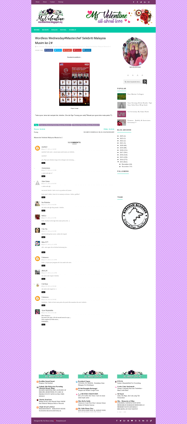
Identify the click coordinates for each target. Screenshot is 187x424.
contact (52, 2)
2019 (122, 148)
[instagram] (148, 2)
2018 (122, 150)
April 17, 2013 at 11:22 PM (50, 273)
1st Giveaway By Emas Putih (138, 111)
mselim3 (44, 147)
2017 (122, 152)
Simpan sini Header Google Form (88, 390)
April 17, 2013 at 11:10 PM (50, 244)
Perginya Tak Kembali (46, 383)
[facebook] (133, 2)
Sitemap (60, 2)
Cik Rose (45, 284)
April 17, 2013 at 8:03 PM (49, 183)
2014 (122, 159)
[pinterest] (128, 420)
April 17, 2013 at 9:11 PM (49, 218)
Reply (43, 163)
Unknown (45, 257)
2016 (122, 155)
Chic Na (44, 229)
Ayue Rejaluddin (47, 310)
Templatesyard (61, 421)
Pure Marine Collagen (136, 94)
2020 (122, 145)
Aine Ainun (46, 181)
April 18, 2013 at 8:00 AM (49, 286)
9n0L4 (44, 216)
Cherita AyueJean (45, 399)
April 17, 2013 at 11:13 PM (50, 259)
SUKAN (54, 30)
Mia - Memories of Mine (126, 401)
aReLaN (44, 271)
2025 (122, 136)
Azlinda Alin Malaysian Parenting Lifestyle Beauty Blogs (51, 387)
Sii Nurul (120, 394)
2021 (122, 143)
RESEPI (45, 30)
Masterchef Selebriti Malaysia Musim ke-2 (98, 46)
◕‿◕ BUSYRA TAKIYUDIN (88, 394)
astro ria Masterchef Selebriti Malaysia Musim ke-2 (70, 46)
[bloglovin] (132, 420)
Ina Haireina (46, 202)
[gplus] (145, 2)
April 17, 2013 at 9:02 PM (49, 204)
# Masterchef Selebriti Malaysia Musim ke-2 (86, 125)
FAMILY (72, 30)
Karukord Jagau (84, 381)
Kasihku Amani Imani (47, 381)
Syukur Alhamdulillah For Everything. (129, 383)
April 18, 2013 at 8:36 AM (49, 299)
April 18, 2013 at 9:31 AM (49, 312)
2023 (122, 138)
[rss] (139, 420)
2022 (122, 141)
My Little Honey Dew (85, 408)
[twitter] (141, 2)
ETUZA (120, 381)
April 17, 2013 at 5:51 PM (49, 170)
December (125, 164)
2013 (122, 162)
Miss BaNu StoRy (84, 401)
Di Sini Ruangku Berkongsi (87, 388)
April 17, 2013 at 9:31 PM (49, 231)
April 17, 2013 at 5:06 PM (49, 149)
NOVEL (63, 30)
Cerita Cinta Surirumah (125, 386)
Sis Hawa (46, 421)
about (45, 2)
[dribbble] (135, 420)
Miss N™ (45, 242)
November (125, 166)
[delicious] (150, 420)
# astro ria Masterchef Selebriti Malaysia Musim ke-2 (55, 125)
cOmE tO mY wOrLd (46, 407)
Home (37, 2)
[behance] (143, 420)
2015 (122, 157)
